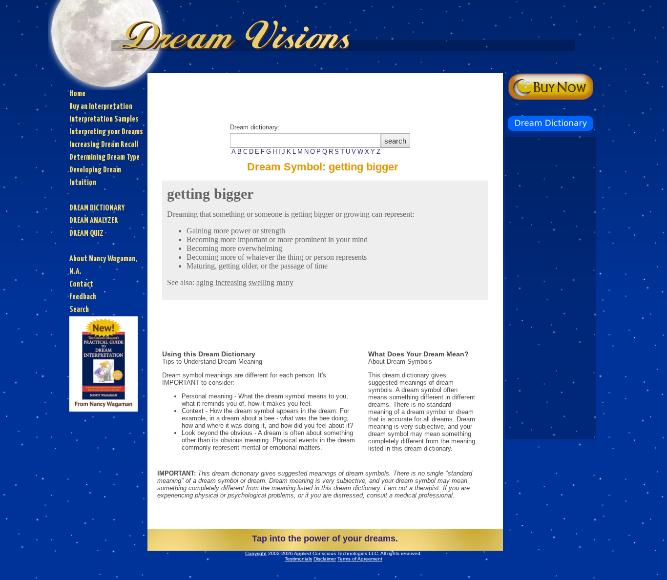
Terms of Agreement (359, 558)
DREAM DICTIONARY (97, 208)
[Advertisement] (325, 95)
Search (79, 310)
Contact (81, 284)
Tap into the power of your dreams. (325, 538)
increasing (231, 282)
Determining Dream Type (104, 157)
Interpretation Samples (104, 119)
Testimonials (298, 558)
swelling (261, 282)
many (284, 282)
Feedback (82, 297)
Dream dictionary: (305, 139)
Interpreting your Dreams (106, 132)
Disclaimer (324, 558)
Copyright (256, 553)
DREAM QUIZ (86, 233)
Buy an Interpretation (100, 107)
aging (204, 282)
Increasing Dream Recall (103, 145)
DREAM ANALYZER (93, 221)
